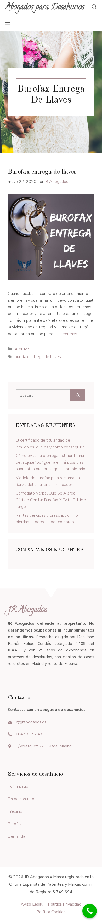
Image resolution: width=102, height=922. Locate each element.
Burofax (15, 823)
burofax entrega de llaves (38, 357)
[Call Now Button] (89, 911)
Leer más (68, 334)
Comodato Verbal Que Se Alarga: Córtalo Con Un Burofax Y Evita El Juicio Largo (51, 499)
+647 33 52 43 (29, 734)
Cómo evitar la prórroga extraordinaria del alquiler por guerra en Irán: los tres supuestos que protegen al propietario (50, 462)
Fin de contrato (21, 798)
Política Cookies (51, 912)
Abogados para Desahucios (44, 8)
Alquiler (22, 349)
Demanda (16, 836)
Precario (15, 811)
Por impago (18, 786)
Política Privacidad (64, 904)
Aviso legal (32, 904)
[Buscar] (77, 395)
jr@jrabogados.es (31, 722)
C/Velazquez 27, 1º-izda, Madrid (44, 746)
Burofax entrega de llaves (42, 172)
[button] (94, 8)
